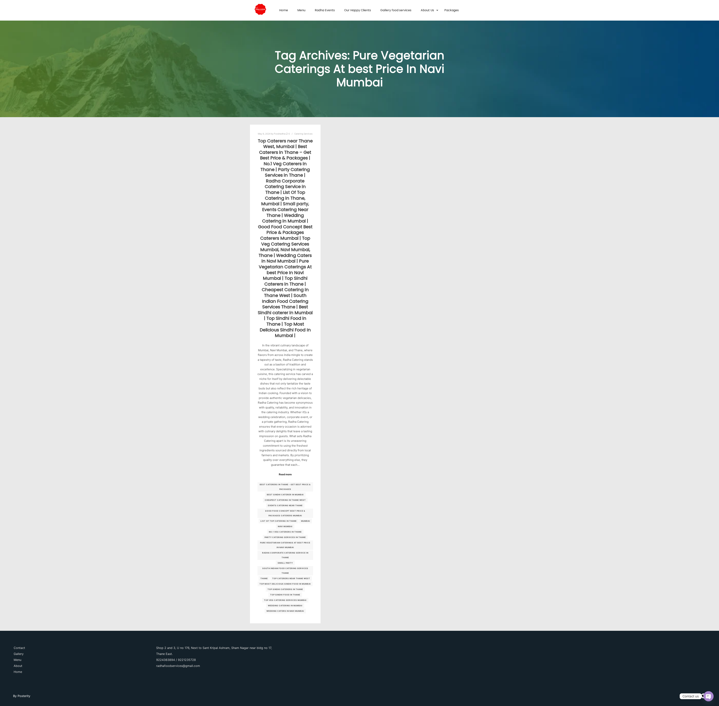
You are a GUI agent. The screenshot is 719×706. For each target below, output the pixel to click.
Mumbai (305, 521)
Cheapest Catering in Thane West (285, 500)
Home (18, 672)
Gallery (19, 654)
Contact (19, 648)
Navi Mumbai (285, 526)
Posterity (24, 696)
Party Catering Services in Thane (285, 537)
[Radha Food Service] (260, 10)
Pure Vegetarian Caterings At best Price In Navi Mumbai (285, 545)
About (18, 666)
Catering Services (303, 133)
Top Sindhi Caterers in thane (285, 589)
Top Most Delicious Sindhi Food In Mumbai (285, 584)
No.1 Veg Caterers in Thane (285, 532)
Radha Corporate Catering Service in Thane (285, 555)
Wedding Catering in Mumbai (285, 605)
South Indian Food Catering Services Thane (285, 570)
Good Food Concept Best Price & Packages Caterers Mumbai (285, 513)
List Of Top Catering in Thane (278, 521)
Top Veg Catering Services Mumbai (285, 600)
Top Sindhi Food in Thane (285, 595)
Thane (264, 578)
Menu (17, 660)
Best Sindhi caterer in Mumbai (285, 494)
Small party (285, 563)
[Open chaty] (708, 696)
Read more (285, 474)
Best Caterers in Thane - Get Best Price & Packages (285, 486)
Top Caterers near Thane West (291, 578)
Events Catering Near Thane (285, 505)
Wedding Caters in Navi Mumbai (285, 611)
